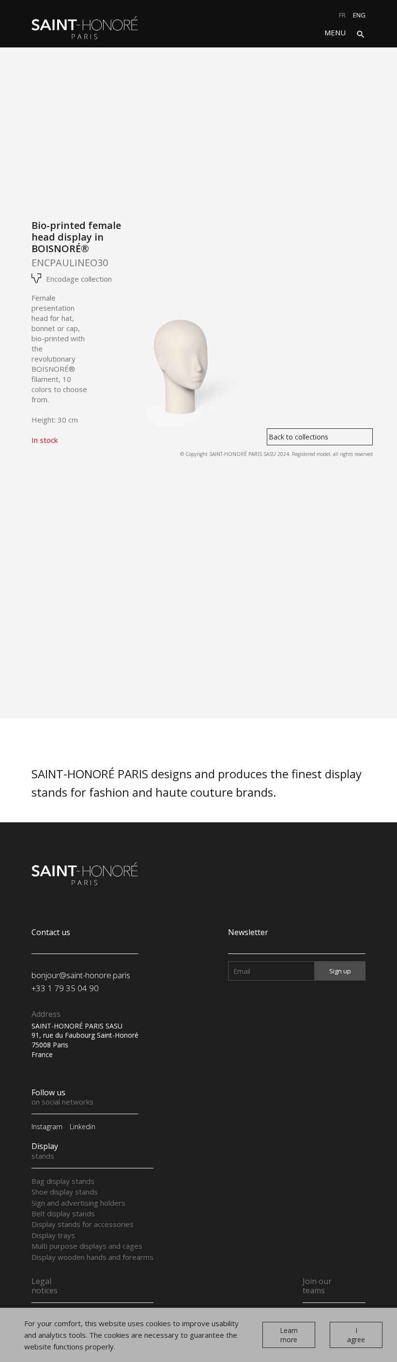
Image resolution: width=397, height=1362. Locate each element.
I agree (356, 1335)
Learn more (289, 1335)
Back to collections (298, 436)
